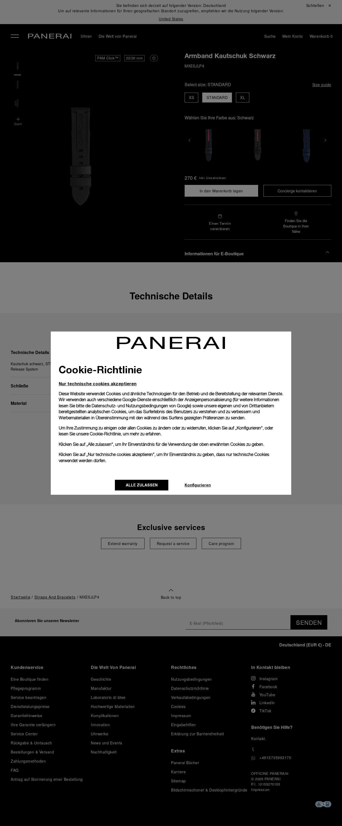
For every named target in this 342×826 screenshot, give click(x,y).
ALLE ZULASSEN (142, 485)
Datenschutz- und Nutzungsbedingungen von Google (141, 405)
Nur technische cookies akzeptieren (98, 383)
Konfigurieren (198, 485)
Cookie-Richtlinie (105, 433)
